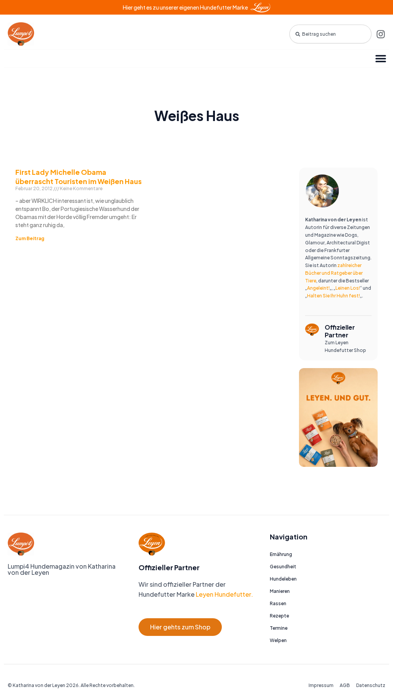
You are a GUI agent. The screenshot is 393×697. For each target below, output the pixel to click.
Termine (278, 628)
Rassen (278, 603)
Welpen (278, 640)
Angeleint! (318, 288)
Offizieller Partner (340, 331)
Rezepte (279, 616)
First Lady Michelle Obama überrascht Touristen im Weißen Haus (78, 176)
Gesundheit (283, 566)
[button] (380, 58)
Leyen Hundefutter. (224, 594)
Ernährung (281, 554)
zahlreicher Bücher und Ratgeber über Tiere (334, 273)
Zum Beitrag (29, 238)
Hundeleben (283, 579)
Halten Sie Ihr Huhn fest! (333, 296)
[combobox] (330, 34)
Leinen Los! (347, 288)
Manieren (280, 591)
